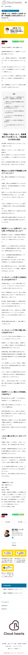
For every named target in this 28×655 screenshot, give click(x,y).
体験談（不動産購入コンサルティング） (10, 10)
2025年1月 (4, 609)
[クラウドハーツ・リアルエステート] (12, 2)
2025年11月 (4, 605)
